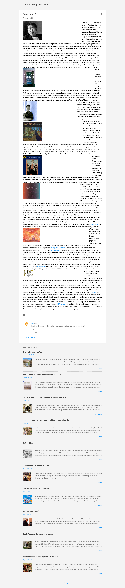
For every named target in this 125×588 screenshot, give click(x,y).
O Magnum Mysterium (58, 248)
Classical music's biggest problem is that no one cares (45, 397)
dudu (32, 323)
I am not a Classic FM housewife (36, 488)
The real (30, 511)
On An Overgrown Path (36, 4)
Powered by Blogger (62, 583)
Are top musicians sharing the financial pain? (41, 557)
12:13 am (34, 332)
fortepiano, (93, 292)
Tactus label (94, 224)
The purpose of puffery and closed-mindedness (42, 375)
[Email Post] (24, 316)
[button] (101, 14)
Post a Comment (30, 337)
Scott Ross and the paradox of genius (38, 534)
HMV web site (55, 250)
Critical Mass (28, 443)
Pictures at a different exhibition (36, 466)
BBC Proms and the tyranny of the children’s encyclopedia (46, 420)
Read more (98, 369)
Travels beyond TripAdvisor (34, 352)
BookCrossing (41, 266)
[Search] (105, 5)
